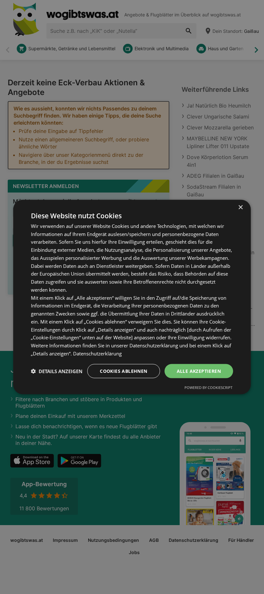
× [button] (240, 207)
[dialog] (132, 297)
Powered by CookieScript (208, 387)
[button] (56, 371)
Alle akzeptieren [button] (199, 371)
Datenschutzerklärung (97, 353)
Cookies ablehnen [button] (123, 371)
